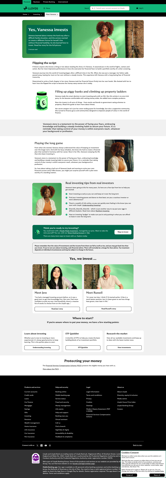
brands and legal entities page (84, 464)
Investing (36, 14)
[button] (140, 8)
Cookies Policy (159, 471)
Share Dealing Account (76, 233)
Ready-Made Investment (69, 231)
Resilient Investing (102, 211)
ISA (88, 233)
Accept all (129, 475)
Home (25, 14)
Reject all (157, 475)
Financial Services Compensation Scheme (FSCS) (64, 366)
